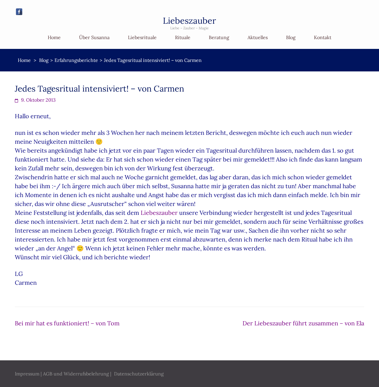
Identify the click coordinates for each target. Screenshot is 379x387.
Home (54, 37)
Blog (291, 37)
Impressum (27, 374)
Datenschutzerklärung (139, 374)
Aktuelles (258, 37)
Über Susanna (94, 37)
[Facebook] (19, 11)
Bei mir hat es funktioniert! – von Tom (67, 323)
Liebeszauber (189, 20)
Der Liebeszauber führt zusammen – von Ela (303, 323)
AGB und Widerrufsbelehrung (76, 374)
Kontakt (322, 37)
